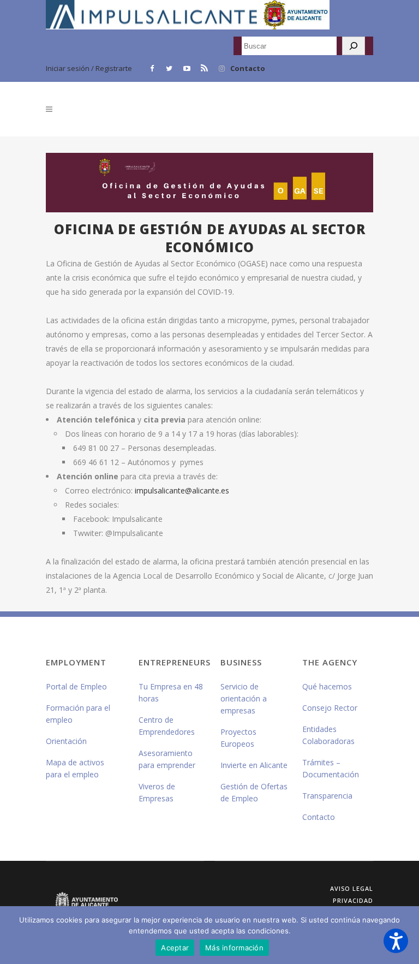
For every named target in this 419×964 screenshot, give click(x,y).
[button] (396, 941)
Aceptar (175, 947)
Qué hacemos (327, 686)
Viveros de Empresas (157, 792)
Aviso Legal (351, 888)
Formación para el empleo (78, 714)
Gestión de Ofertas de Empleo (254, 792)
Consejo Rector (329, 708)
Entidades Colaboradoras (328, 735)
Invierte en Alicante (254, 765)
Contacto (247, 68)
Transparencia (327, 795)
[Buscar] (353, 46)
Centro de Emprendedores (167, 726)
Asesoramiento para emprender (167, 759)
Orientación (66, 741)
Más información (234, 947)
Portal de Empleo (76, 686)
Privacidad (353, 900)
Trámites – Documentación (330, 768)
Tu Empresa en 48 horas (171, 692)
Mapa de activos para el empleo (75, 768)
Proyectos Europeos (238, 738)
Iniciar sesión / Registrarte (89, 68)
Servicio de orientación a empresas (243, 698)
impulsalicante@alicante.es (182, 490)
